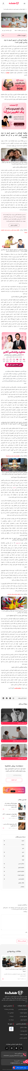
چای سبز (24, 379)
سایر (23, 852)
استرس (14, 487)
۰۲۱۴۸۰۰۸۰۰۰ (17, 1056)
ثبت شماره (14, 780)
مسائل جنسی (21, 864)
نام (26, 932)
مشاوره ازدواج (21, 867)
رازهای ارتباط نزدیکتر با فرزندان (13, 594)
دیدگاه (25, 911)
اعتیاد (23, 841)
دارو (23, 848)
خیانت (22, 844)
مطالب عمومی (21, 883)
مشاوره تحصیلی (20, 871)
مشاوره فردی (21, 879)
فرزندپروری (18, 543)
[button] (3, 35)
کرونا (23, 860)
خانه (26, 9)
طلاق (23, 856)
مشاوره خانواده (21, 875)
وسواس (22, 887)
